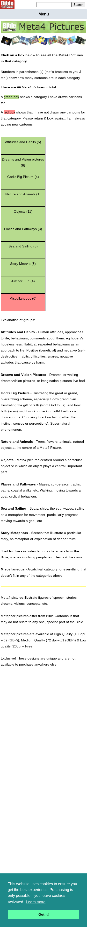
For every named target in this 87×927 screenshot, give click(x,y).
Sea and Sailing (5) (23, 246)
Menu (43, 14)
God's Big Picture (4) (23, 177)
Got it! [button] (43, 914)
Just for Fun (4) (23, 281)
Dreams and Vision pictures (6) (23, 162)
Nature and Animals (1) (23, 194)
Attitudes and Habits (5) (23, 142)
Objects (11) (23, 211)
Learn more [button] (35, 902)
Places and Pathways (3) (23, 229)
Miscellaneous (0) (22, 298)
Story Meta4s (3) (23, 264)
